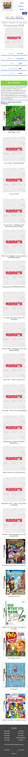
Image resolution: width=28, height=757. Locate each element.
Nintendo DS (19, 17)
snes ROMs (7, 733)
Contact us (14, 753)
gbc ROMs (21, 731)
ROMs (22, 3)
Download (14, 83)
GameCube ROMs (20, 738)
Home (7, 17)
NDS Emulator (20, 58)
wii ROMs (20, 740)
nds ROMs (7, 735)
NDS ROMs (20, 53)
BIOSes (22, 9)
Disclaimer (7, 750)
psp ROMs (7, 740)
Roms (12, 17)
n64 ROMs (7, 738)
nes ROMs (20, 733)
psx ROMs (20, 735)
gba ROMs (7, 731)
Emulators (21, 6)
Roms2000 (11, 744)
